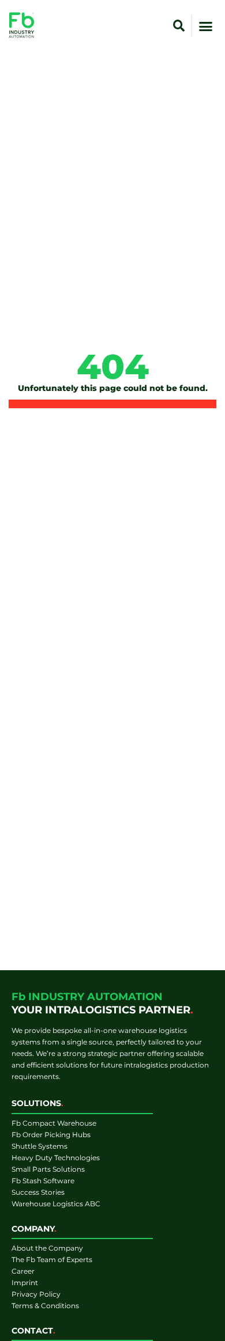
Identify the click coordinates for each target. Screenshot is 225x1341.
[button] (179, 26)
